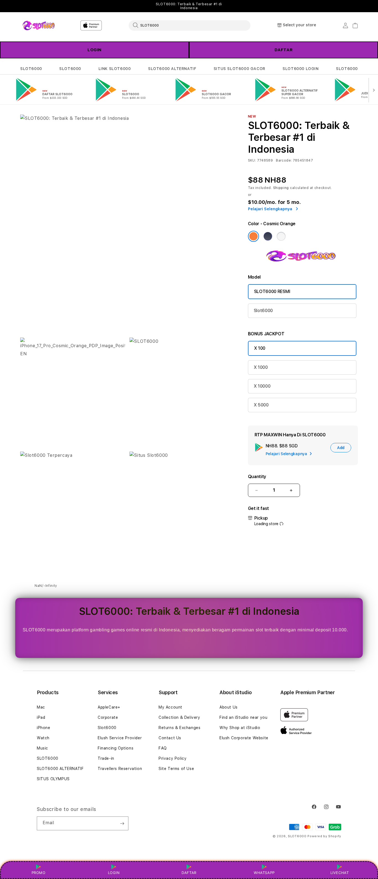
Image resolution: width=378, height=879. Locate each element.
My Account (170, 707)
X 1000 (261, 367)
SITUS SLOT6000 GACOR (239, 68)
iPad (41, 717)
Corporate (108, 717)
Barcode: (284, 160)
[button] (31, 68)
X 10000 (262, 386)
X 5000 (261, 405)
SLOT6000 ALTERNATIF (172, 68)
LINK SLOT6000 (115, 68)
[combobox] (189, 25)
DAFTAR (284, 49)
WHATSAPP (264, 872)
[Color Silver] (281, 236)
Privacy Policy (173, 758)
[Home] (39, 25)
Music (42, 748)
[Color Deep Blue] (267, 236)
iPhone (43, 727)
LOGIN (94, 49)
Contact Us (170, 738)
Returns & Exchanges (179, 727)
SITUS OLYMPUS (53, 779)
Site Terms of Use (176, 768)
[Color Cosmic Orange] (253, 236)
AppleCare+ (109, 707)
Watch (43, 738)
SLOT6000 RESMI (272, 291)
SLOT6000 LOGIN (301, 68)
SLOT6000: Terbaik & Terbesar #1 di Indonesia (189, 6)
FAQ (163, 748)
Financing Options (115, 748)
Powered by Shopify (324, 836)
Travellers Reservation (120, 768)
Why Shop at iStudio (239, 727)
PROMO (39, 872)
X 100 (259, 348)
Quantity (257, 476)
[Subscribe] (122, 823)
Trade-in (106, 758)
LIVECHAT (339, 872)
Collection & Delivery (179, 717)
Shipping (281, 188)
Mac (41, 707)
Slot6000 (263, 310)
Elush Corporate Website (243, 738)
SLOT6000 (31, 68)
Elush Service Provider (120, 738)
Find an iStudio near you (243, 717)
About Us (228, 707)
